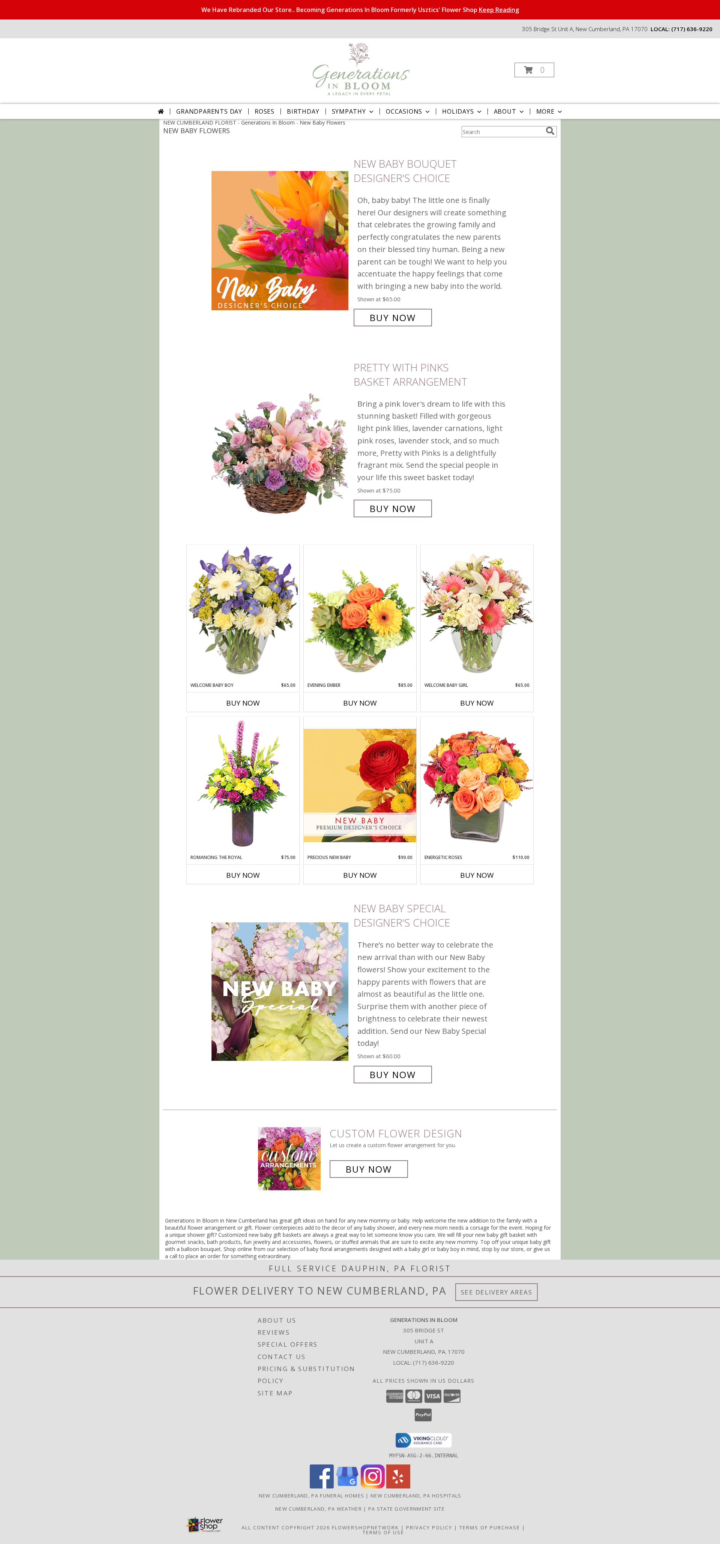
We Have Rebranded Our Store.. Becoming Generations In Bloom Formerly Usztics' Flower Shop (360, 10)
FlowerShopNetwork (365, 1527)
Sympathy (349, 111)
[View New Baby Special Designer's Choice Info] (281, 991)
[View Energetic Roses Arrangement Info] (477, 785)
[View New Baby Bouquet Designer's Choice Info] (281, 240)
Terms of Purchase (489, 1527)
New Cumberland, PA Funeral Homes (311, 1495)
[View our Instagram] (373, 1486)
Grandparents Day (209, 111)
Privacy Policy (429, 1527)
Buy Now (393, 317)
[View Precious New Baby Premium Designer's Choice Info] (360, 785)
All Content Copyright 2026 (286, 1527)
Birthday (303, 111)
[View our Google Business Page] (347, 1486)
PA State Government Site (406, 1508)
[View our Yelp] (398, 1486)
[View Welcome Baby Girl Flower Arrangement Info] (477, 613)
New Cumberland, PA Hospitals (415, 1495)
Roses (264, 111)
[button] (534, 70)
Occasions (404, 111)
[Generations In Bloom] (359, 67)
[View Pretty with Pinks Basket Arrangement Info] (281, 438)
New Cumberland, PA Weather (318, 1508)
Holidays (458, 111)
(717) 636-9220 (691, 29)
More (545, 111)
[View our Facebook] (322, 1486)
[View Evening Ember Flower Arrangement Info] (360, 613)
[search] (550, 130)
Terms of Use (383, 1532)
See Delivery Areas (496, 1292)
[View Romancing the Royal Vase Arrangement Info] (243, 785)
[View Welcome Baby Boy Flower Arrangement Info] (243, 613)
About (505, 111)
